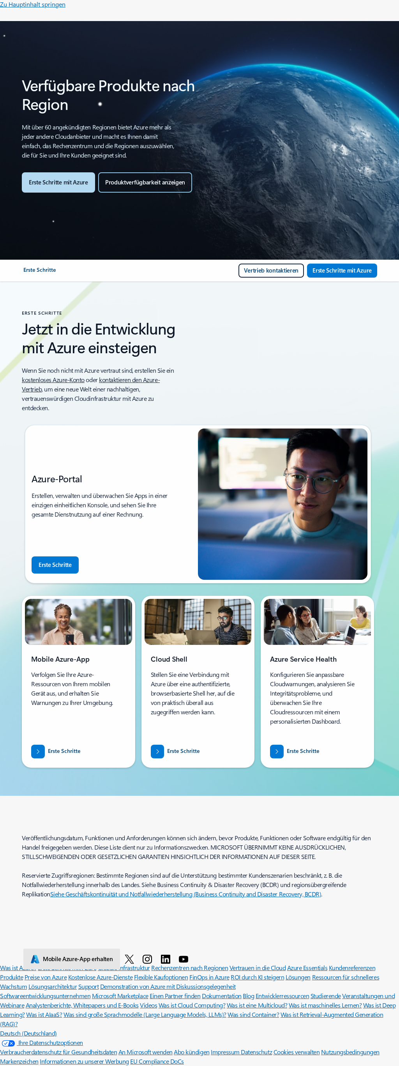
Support (88, 986)
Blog (248, 996)
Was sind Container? (253, 1014)
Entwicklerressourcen (282, 996)
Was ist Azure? (18, 967)
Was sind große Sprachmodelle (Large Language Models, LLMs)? (145, 1014)
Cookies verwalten (297, 1052)
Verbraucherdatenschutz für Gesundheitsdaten (58, 1052)
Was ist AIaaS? (44, 1014)
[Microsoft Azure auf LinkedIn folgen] (167, 959)
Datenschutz (256, 1052)
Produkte (11, 977)
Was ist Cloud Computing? (192, 1005)
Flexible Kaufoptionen (161, 977)
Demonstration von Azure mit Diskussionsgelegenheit (168, 986)
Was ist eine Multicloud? (257, 1005)
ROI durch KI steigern (257, 977)
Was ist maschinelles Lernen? (325, 1005)
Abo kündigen (191, 1052)
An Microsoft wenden (145, 1052)
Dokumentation (222, 996)
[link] (39, 273)
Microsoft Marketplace (120, 996)
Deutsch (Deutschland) (28, 1033)
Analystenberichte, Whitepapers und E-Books (82, 1005)
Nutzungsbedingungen (350, 1052)
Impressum (226, 1052)
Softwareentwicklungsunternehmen (45, 996)
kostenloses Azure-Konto (53, 379)
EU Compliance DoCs (157, 1061)
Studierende (326, 996)
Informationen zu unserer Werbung (84, 1061)
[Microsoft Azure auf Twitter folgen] (131, 959)
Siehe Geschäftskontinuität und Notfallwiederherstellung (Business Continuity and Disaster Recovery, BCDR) (185, 894)
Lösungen (298, 977)
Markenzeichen (19, 1061)
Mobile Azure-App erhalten (78, 959)
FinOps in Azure (209, 977)
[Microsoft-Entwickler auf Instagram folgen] (149, 959)
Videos (148, 1005)
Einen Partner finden (175, 996)
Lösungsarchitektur (52, 986)
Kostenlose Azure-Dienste (100, 977)
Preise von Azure (46, 977)
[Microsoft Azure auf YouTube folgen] (185, 959)
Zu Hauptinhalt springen (32, 4)
